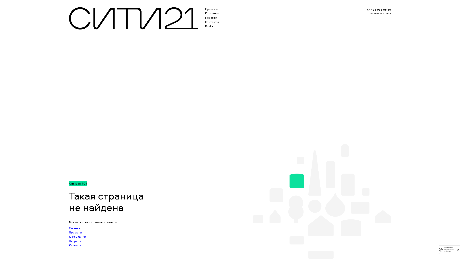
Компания (212, 13)
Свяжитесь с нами (380, 13)
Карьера (75, 245)
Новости (211, 17)
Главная (74, 228)
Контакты (212, 22)
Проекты (211, 9)
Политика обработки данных (449, 250)
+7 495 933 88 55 (379, 10)
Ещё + (209, 26)
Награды (75, 241)
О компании (77, 237)
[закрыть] (458, 249)
